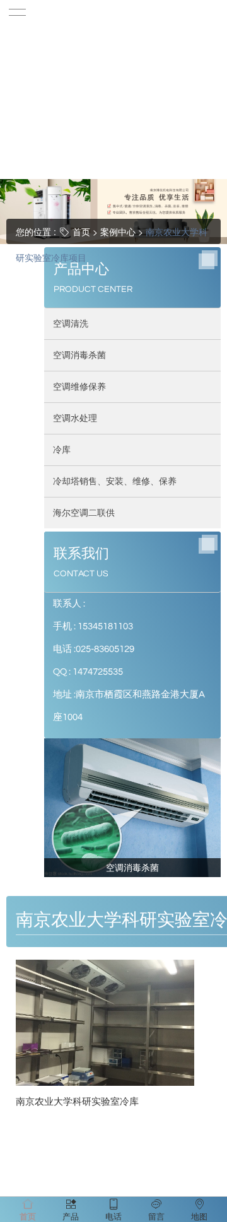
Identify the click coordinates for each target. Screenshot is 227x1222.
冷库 (62, 449)
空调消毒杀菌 (79, 354)
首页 (81, 231)
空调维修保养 (79, 386)
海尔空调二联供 (84, 512)
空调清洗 (70, 323)
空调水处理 (75, 417)
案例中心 (118, 231)
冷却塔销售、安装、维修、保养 (115, 480)
